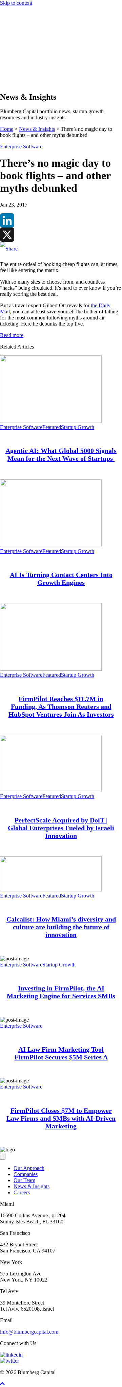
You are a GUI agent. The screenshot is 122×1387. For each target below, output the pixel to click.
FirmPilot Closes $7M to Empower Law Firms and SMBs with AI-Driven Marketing (61, 1118)
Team (19, 63)
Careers (22, 1192)
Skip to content (16, 3)
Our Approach (29, 51)
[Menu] (2, 39)
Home (6, 129)
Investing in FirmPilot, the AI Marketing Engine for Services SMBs (61, 992)
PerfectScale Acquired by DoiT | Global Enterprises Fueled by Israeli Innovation (61, 827)
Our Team (24, 1180)
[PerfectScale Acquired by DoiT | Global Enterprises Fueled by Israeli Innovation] (51, 790)
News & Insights (31, 69)
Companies (26, 57)
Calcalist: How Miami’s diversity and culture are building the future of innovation (61, 926)
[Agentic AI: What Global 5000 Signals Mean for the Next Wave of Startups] (51, 421)
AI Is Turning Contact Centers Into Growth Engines (61, 578)
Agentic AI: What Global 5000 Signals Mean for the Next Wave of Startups (61, 454)
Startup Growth (77, 427)
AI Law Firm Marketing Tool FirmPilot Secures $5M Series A (61, 1053)
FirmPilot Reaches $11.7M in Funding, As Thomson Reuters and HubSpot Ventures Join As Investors (61, 706)
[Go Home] (61, 32)
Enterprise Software (21, 146)
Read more (11, 335)
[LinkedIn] (61, 220)
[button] (16, 83)
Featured (51, 427)
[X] (61, 235)
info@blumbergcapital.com (29, 1332)
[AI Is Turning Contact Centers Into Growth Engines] (51, 545)
